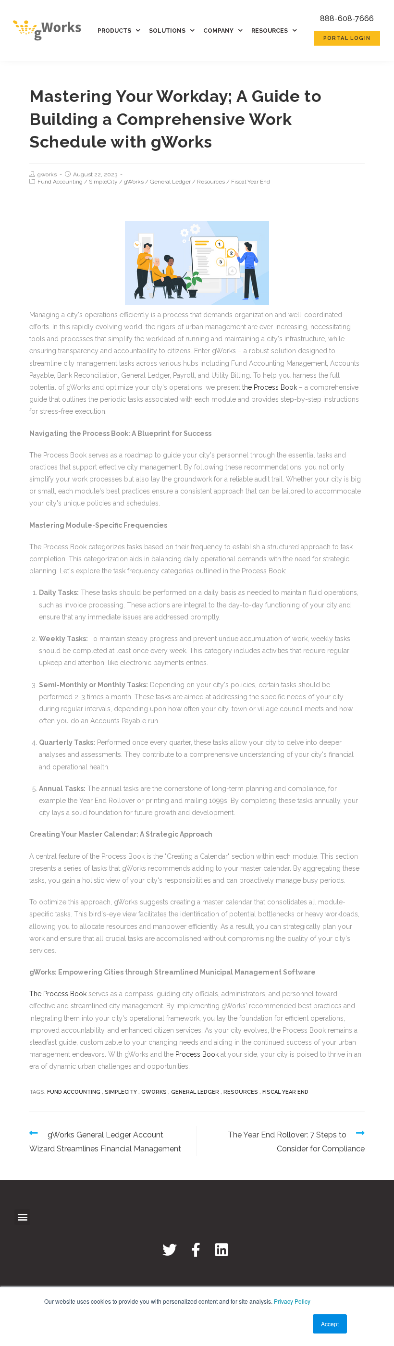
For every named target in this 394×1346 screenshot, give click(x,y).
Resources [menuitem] (269, 30)
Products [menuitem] (114, 30)
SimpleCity (103, 181)
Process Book (197, 1054)
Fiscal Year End (250, 181)
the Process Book (269, 387)
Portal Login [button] (347, 38)
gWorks (134, 181)
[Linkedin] (221, 1250)
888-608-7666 (347, 18)
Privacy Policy (292, 1301)
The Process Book (57, 994)
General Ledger (170, 181)
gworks (47, 174)
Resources (211, 181)
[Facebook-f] (195, 1250)
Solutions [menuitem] (167, 30)
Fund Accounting (60, 181)
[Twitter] (169, 1250)
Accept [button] (330, 1324)
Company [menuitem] (218, 30)
